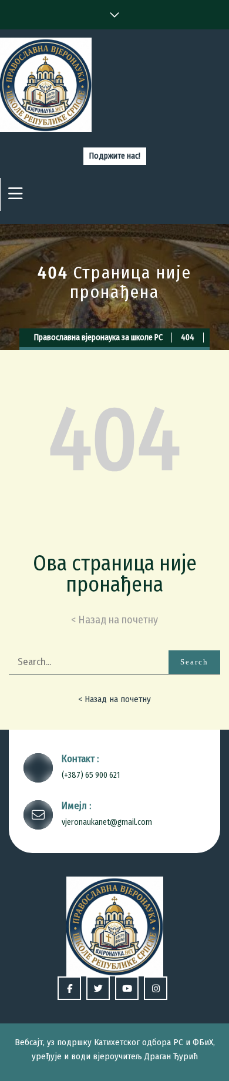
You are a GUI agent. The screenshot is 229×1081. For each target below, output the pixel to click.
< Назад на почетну (114, 699)
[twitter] (98, 988)
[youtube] (127, 988)
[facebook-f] (69, 988)
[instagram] (155, 988)
